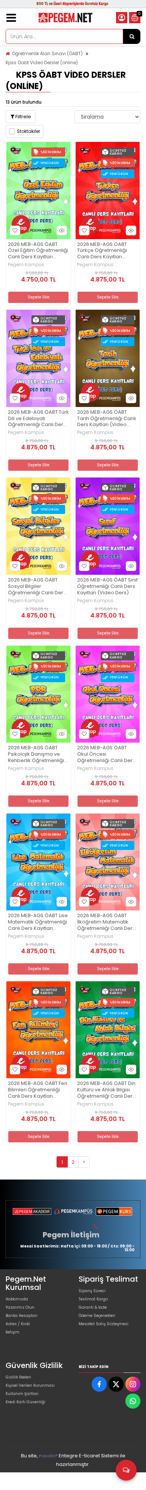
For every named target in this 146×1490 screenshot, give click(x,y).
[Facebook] (99, 1384)
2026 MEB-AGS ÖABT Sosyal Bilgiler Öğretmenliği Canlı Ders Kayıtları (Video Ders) (37, 586)
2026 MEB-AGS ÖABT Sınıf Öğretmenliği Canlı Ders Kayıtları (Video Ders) (107, 586)
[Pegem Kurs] (114, 1211)
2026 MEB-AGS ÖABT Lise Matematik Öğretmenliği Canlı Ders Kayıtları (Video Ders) (38, 922)
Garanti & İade (93, 1307)
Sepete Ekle (38, 297)
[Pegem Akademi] (32, 1211)
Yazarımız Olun (20, 1307)
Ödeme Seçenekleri (97, 1315)
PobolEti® (48, 1456)
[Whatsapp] (132, 1401)
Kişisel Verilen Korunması (30, 1385)
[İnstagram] (132, 1384)
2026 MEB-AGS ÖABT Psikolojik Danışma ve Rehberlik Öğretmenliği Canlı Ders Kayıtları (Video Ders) (36, 754)
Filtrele (22, 116)
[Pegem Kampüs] (72, 1211)
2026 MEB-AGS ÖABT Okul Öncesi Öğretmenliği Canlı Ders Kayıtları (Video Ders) (106, 754)
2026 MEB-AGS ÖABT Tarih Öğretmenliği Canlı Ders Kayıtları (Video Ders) (106, 418)
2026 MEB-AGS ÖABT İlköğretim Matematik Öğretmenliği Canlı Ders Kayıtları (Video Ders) (106, 922)
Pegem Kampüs (26, 264)
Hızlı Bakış (62, 230)
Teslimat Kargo (93, 1299)
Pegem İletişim (71, 1235)
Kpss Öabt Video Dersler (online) (42, 62)
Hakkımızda (17, 1299)
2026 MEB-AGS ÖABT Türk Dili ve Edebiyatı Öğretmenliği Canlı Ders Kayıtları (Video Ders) (38, 418)
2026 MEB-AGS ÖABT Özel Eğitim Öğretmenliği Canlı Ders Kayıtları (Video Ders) (38, 251)
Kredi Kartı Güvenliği (25, 1402)
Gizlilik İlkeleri (18, 1377)
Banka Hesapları (21, 1315)
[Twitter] (116, 1384)
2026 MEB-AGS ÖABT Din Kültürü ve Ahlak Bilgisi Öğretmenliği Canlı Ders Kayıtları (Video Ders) (106, 1090)
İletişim (12, 1332)
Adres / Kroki (18, 1324)
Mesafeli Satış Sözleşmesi (103, 1324)
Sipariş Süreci (92, 1291)
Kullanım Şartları (22, 1394)
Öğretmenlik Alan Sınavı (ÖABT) (47, 53)
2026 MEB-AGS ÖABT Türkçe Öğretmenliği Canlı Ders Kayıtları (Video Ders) (102, 251)
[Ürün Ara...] (131, 36)
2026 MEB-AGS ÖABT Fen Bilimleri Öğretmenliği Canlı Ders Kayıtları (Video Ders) (37, 1090)
